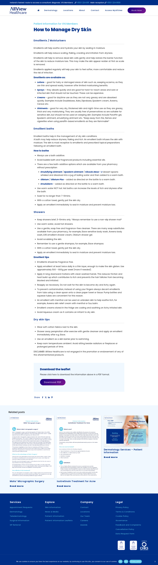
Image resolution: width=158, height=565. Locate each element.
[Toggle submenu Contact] (101, 10)
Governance (121, 520)
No (126, 561)
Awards (83, 525)
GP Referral (15, 525)
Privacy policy (136, 561)
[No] (155, 561)
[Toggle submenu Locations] (75, 10)
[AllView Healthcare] (18, 10)
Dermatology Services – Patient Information (123, 451)
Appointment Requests (21, 507)
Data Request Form (125, 533)
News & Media (52, 511)
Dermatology (16, 511)
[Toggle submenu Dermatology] (59, 10)
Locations (85, 511)
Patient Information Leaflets (59, 520)
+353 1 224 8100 (113, 2)
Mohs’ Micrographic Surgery (27, 481)
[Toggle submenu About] (87, 10)
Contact (84, 507)
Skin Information (53, 507)
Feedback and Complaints (128, 525)
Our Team (85, 516)
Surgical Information (19, 520)
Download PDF (52, 382)
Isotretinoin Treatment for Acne (76, 481)
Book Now (137, 10)
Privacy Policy (122, 507)
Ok (120, 561)
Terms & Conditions (125, 511)
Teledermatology (18, 516)
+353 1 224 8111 (83, 2)
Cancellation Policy (125, 529)
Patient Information (54, 516)
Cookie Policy (122, 516)
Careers (84, 520)
